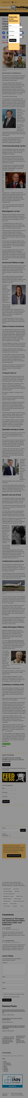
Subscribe (13, 40)
